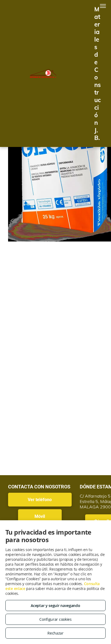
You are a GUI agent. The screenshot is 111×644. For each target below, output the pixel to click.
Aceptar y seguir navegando (55, 605)
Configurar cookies (55, 619)
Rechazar (55, 633)
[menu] (103, 6)
